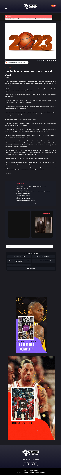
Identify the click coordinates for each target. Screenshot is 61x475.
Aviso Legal (18, 472)
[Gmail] (49, 60)
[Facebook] (43, 60)
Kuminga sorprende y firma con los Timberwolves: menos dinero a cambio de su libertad (38, 18)
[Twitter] (47, 60)
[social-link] (25, 464)
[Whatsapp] (51, 60)
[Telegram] (53, 60)
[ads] (31, 325)
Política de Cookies (40, 472)
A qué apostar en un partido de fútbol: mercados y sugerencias (19, 261)
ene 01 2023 (7, 77)
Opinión (8, 67)
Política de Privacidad (28, 472)
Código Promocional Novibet (43, 256)
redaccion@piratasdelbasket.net (26, 200)
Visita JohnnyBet (31, 268)
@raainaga (27, 193)
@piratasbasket (26, 195)
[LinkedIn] (45, 60)
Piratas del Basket (28, 198)
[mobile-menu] (7, 8)
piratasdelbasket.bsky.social (28, 197)
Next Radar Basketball (21, 192)
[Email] (55, 60)
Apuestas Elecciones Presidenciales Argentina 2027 (43, 261)
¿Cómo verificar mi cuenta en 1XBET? (19, 265)
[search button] (54, 246)
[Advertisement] (18, 282)
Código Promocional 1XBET (19, 256)
